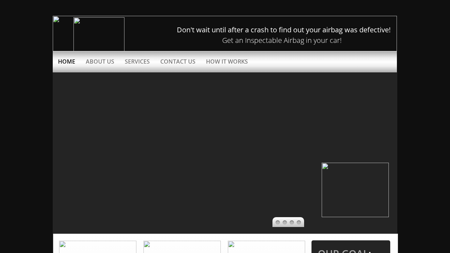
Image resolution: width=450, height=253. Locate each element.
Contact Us (177, 61)
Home (66, 61)
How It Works (227, 61)
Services (137, 61)
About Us (100, 61)
